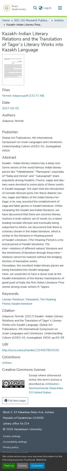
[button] (15, 8)
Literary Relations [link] (13, 299)
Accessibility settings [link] (15, 441)
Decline (22, 465)
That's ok (9, 465)
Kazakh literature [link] (22, 304)
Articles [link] (59, 20)
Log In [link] (47, 8)
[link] (33, 96)
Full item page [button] (16, 401)
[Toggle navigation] (60, 8)
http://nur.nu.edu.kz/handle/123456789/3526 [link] (30, 350)
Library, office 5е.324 (16, 424)
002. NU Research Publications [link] (32, 20)
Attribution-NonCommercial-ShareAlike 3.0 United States (46, 388)
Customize (37, 465)
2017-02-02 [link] (10, 108)
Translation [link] (32, 299)
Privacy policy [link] (10, 447)
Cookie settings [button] (12, 436)
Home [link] (6, 20)
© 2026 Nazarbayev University (22, 429)
